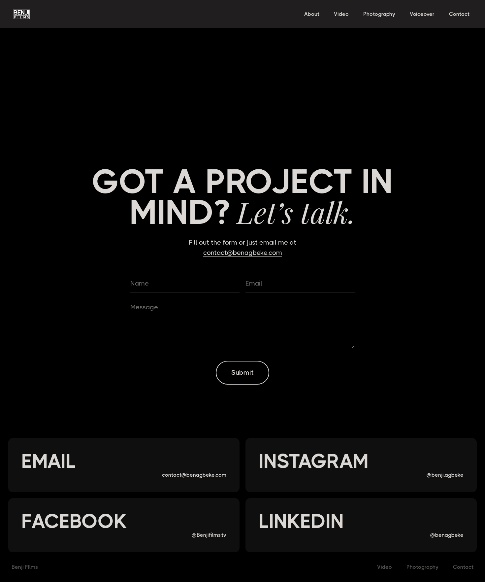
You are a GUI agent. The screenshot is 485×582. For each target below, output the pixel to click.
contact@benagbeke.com (242, 253)
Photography (379, 14)
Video (341, 14)
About (311, 14)
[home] (33, 14)
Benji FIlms (25, 567)
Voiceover (422, 14)
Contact (459, 14)
